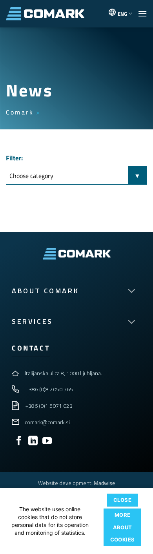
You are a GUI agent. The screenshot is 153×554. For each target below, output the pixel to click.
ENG (122, 14)
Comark (20, 112)
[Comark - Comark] (45, 14)
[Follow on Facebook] (19, 441)
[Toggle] (131, 291)
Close (122, 500)
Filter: (14, 158)
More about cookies (122, 527)
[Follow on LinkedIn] (33, 441)
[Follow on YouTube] (47, 441)
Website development (64, 483)
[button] (142, 13)
